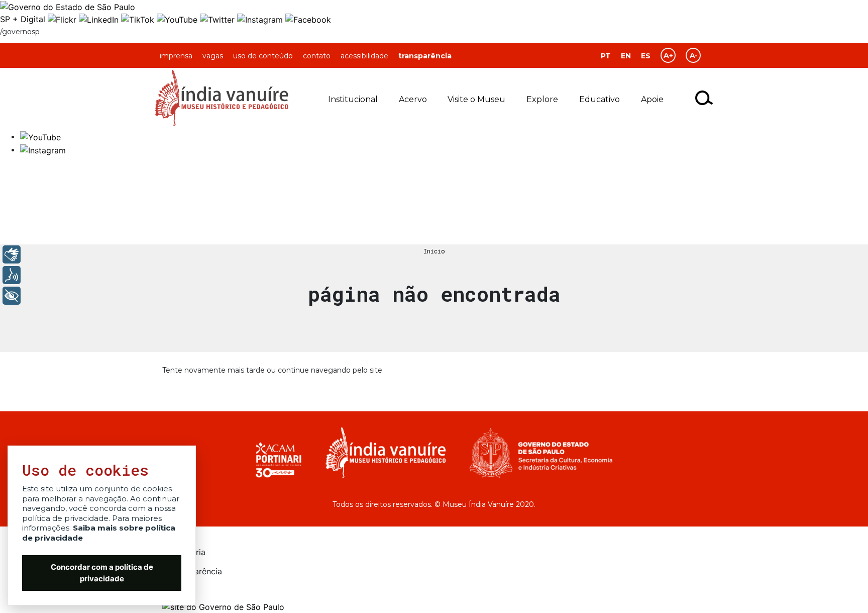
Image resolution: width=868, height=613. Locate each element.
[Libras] (12, 254)
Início (434, 251)
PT (606, 55)
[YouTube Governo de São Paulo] (178, 19)
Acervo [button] (413, 99)
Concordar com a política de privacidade (102, 572)
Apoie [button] (652, 99)
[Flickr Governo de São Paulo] (63, 19)
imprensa (176, 55)
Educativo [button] (599, 99)
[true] (704, 98)
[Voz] (12, 275)
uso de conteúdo (263, 55)
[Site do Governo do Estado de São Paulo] (67, 6)
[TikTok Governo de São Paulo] (139, 19)
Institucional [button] (353, 99)
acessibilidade (364, 55)
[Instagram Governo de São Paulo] (261, 19)
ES (645, 55)
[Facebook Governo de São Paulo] (308, 19)
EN (626, 55)
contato (317, 55)
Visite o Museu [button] (476, 99)
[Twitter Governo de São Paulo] (218, 19)
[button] (40, 136)
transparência (425, 55)
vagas (212, 55)
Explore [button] (542, 99)
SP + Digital (22, 19)
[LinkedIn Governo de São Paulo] (100, 19)
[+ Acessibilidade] (12, 296)
